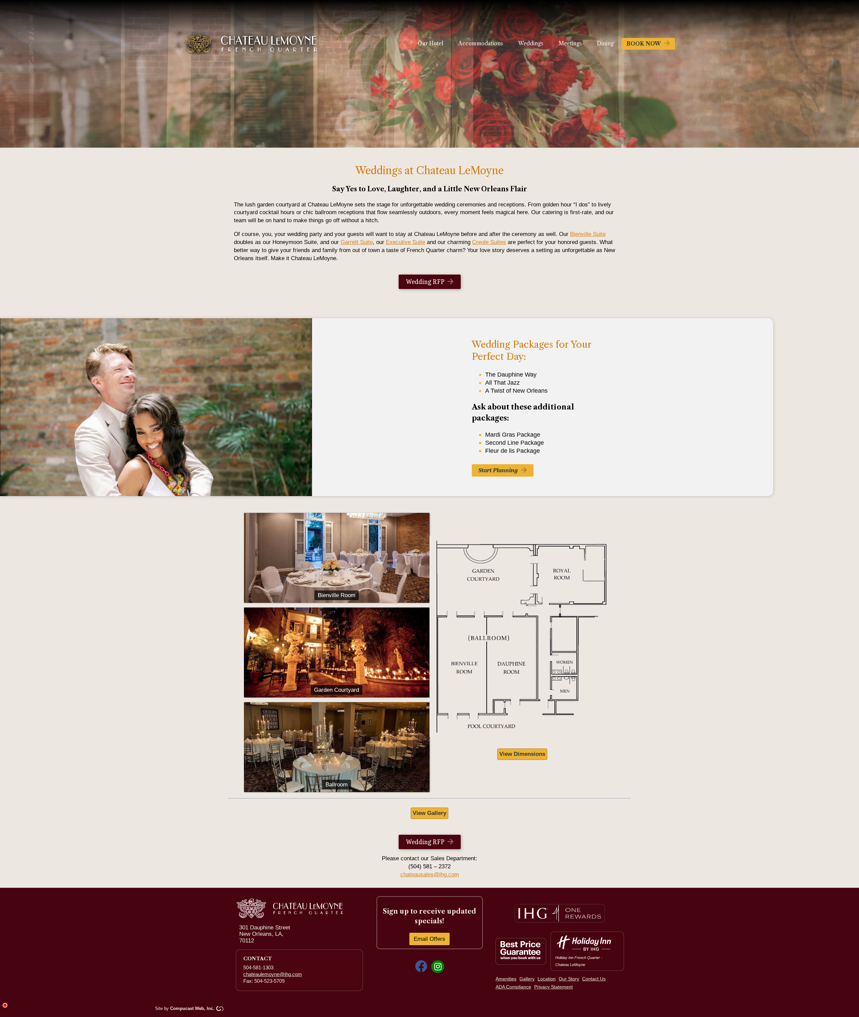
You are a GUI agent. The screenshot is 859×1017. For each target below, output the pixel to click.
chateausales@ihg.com (429, 874)
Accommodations (480, 43)
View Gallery (429, 813)
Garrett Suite (357, 242)
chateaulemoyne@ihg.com (272, 974)
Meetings (570, 43)
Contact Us (594, 978)
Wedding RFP (425, 282)
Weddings (530, 43)
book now (643, 44)
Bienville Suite (588, 234)
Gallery (527, 978)
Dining (605, 43)
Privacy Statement (553, 986)
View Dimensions (522, 754)
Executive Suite (405, 242)
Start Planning (498, 470)
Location (547, 978)
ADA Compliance (513, 986)
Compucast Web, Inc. (192, 1008)
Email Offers (429, 939)
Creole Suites (489, 242)
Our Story (569, 978)
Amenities (506, 978)
